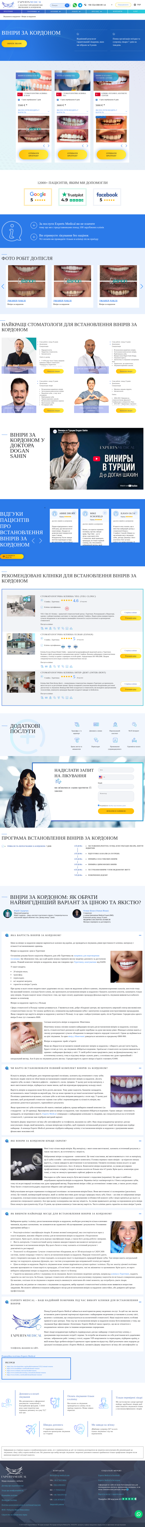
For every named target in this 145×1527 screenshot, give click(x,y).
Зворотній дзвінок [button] (57, 1504)
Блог (135, 11)
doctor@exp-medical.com (59, 1475)
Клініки (54, 11)
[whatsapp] (138, 1514)
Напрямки (32, 11)
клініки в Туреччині (120, 1274)
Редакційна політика (9, 1495)
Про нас (95, 11)
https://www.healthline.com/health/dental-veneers (23, 1368)
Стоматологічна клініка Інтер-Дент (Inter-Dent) (73, 672)
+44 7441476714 (59, 1495)
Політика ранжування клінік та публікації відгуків (21, 1505)
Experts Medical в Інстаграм (109, 1480)
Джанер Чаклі (16, 300)
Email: (100, 783)
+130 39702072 (59, 1500)
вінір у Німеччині (76, 1036)
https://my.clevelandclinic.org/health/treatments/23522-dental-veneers (30, 1366)
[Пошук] (67, 5)
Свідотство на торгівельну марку (14, 1515)
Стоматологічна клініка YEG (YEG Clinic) (68, 596)
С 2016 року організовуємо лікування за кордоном (30, 6)
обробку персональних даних (117, 805)
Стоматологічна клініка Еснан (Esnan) (67, 634)
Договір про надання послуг (13, 1486)
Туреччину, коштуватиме (85, 962)
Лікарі (75, 11)
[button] (3, 286)
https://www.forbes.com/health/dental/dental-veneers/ (24, 1375)
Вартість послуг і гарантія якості (111, 1494)
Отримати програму (33, 154)
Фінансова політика (9, 1500)
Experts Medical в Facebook (109, 1475)
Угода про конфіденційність (12, 1490)
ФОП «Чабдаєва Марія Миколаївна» (16, 1510)
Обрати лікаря (14, 43)
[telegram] (80, 5)
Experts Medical (49, 1114)
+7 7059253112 (59, 1490)
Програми (8, 11)
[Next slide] (48, 146)
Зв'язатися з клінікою (116, 811)
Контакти (117, 11)
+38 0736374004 (59, 1480)
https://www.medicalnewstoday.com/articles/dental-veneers (26, 1372)
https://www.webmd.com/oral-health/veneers (21, 1370)
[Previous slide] (44, 146)
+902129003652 (59, 1485)
